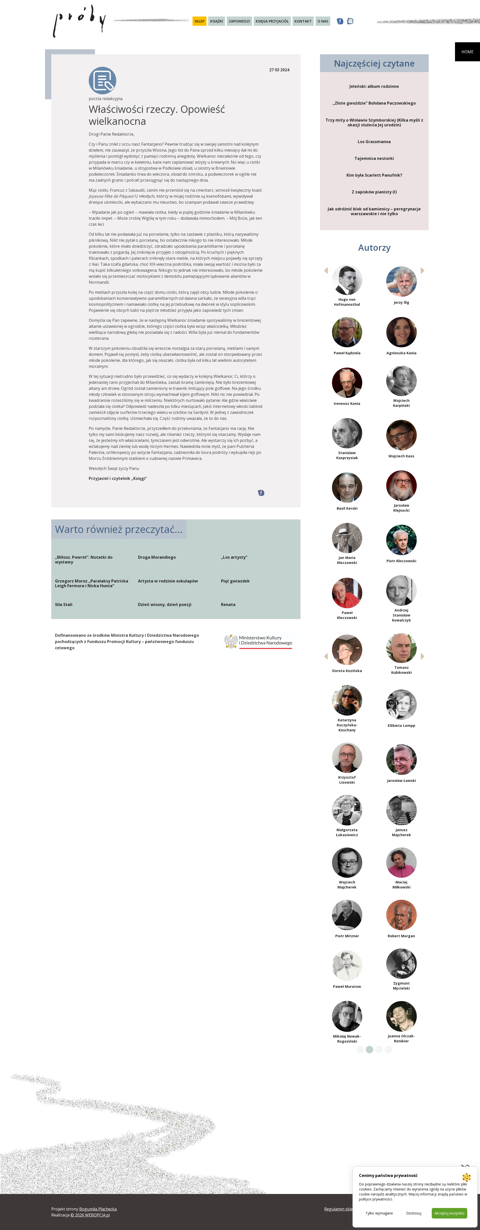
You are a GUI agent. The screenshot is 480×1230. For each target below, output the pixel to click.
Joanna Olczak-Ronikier (401, 1038)
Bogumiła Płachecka (98, 1209)
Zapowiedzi (239, 21)
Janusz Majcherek (401, 832)
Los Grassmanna (374, 141)
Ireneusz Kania (347, 403)
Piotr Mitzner (347, 936)
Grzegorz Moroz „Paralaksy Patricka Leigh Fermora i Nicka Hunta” (91, 583)
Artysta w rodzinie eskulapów (168, 581)
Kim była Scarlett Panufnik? (374, 175)
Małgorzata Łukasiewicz (347, 832)
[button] (423, 270)
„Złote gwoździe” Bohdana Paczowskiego (374, 103)
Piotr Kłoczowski (401, 560)
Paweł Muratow (347, 986)
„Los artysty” (234, 557)
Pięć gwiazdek (235, 581)
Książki (216, 21)
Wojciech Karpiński (401, 403)
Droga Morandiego (157, 557)
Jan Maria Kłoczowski (347, 560)
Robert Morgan (401, 936)
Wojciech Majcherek (347, 884)
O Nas (323, 21)
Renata (228, 604)
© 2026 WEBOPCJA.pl (90, 1215)
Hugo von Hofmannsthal (347, 302)
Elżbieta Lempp (401, 725)
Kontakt (303, 21)
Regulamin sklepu (341, 1209)
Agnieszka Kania (401, 353)
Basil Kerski (347, 508)
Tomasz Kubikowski (401, 670)
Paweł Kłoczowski (347, 615)
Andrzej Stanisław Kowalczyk (401, 615)
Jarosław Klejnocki (401, 508)
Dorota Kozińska (347, 670)
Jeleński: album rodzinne (374, 86)
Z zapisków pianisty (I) (374, 192)
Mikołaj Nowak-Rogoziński (347, 1039)
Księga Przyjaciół (272, 21)
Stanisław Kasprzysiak (347, 455)
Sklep (199, 21)
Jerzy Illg (401, 302)
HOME (468, 52)
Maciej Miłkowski (401, 884)
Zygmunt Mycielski (401, 986)
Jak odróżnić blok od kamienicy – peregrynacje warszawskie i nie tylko (374, 211)
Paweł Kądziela (347, 353)
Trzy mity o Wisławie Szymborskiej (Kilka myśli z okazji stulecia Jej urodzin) (374, 122)
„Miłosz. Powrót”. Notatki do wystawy (83, 559)
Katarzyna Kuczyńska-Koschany (347, 725)
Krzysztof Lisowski (347, 780)
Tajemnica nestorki (374, 158)
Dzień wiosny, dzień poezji (165, 604)
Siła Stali (63, 604)
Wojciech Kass (401, 456)
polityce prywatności (375, 1199)
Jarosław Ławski (401, 780)
